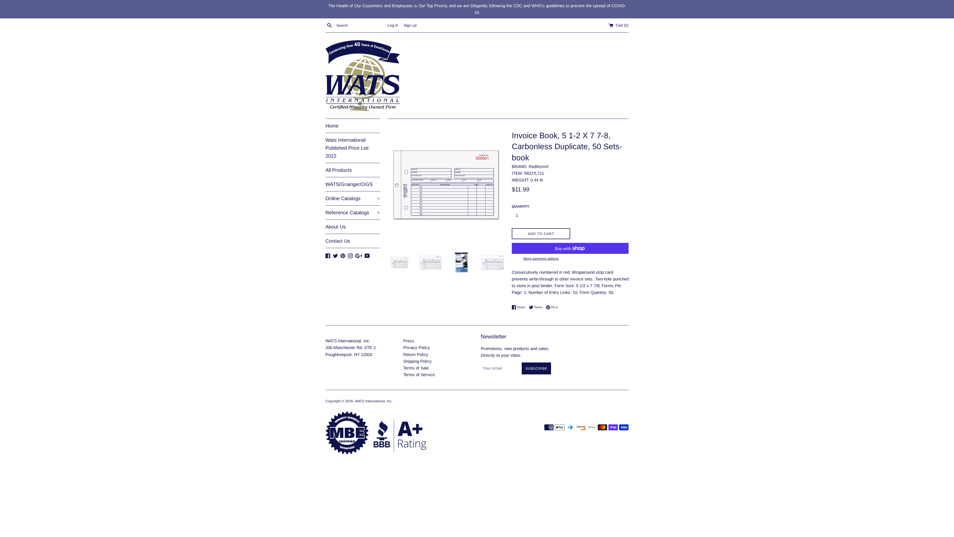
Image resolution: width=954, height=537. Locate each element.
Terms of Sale (416, 368)
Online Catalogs (352, 198)
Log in (393, 25)
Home (332, 126)
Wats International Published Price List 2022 (347, 148)
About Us (335, 226)
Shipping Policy (417, 361)
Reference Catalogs (352, 212)
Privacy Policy (416, 347)
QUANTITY (520, 206)
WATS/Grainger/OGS (349, 184)
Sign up (410, 25)
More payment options (541, 259)
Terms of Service (419, 374)
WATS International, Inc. (374, 401)
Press (408, 341)
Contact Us (337, 241)
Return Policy (415, 354)
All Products (338, 170)
